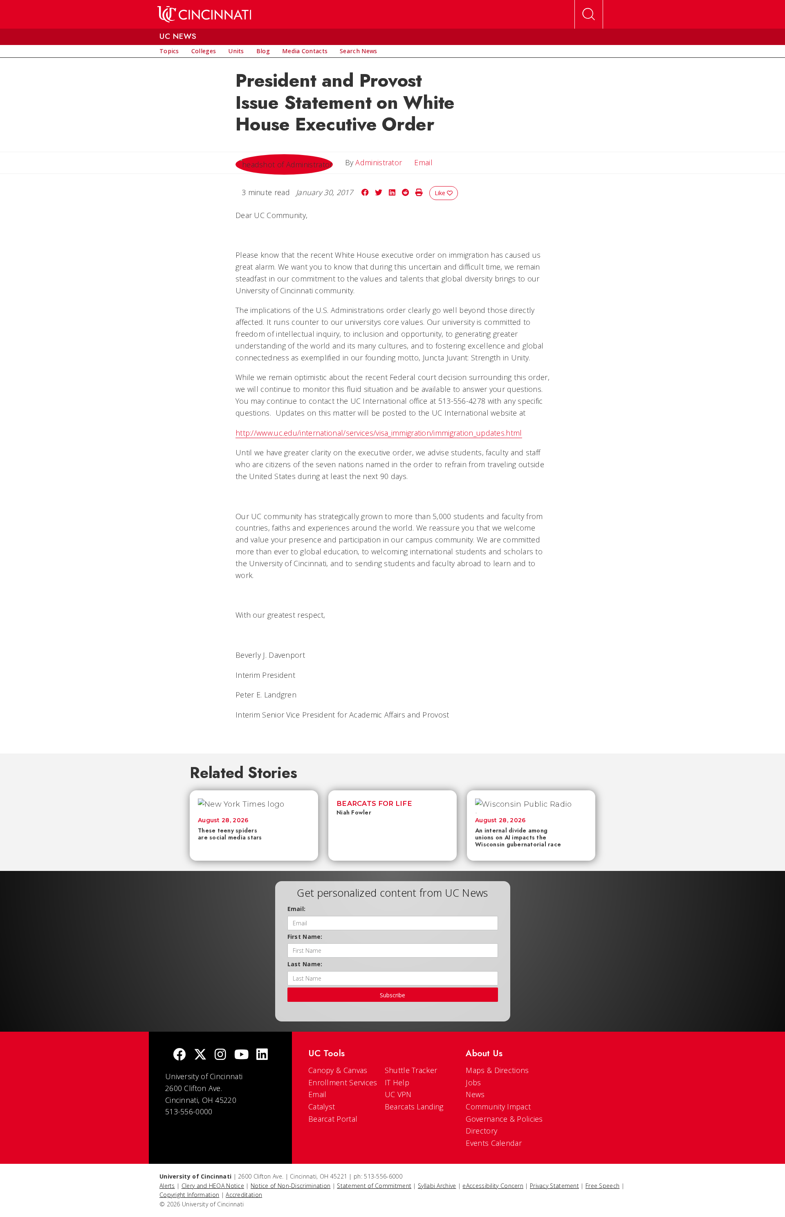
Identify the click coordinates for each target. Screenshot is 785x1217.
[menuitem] (169, 51)
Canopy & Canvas (338, 1070)
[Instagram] (220, 1055)
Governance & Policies (504, 1119)
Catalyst (321, 1106)
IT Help (397, 1082)
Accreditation (244, 1195)
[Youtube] (241, 1055)
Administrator (378, 162)
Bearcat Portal (332, 1119)
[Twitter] (200, 1055)
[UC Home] (204, 14)
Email (317, 1094)
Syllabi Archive (437, 1186)
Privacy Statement (554, 1186)
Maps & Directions (497, 1070)
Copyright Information (189, 1195)
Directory (481, 1131)
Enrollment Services (342, 1082)
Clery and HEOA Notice (213, 1186)
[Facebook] (179, 1055)
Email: (296, 909)
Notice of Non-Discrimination (290, 1186)
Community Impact (498, 1106)
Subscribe (392, 995)
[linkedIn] (262, 1055)
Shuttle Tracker (411, 1070)
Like (441, 193)
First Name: (305, 936)
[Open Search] (588, 14)
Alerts (167, 1186)
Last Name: (305, 964)
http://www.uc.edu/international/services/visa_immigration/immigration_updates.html (379, 433)
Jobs (473, 1082)
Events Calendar (494, 1143)
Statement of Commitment (374, 1186)
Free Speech (602, 1186)
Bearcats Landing (414, 1106)
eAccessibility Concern (492, 1186)
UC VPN (398, 1094)
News (475, 1094)
